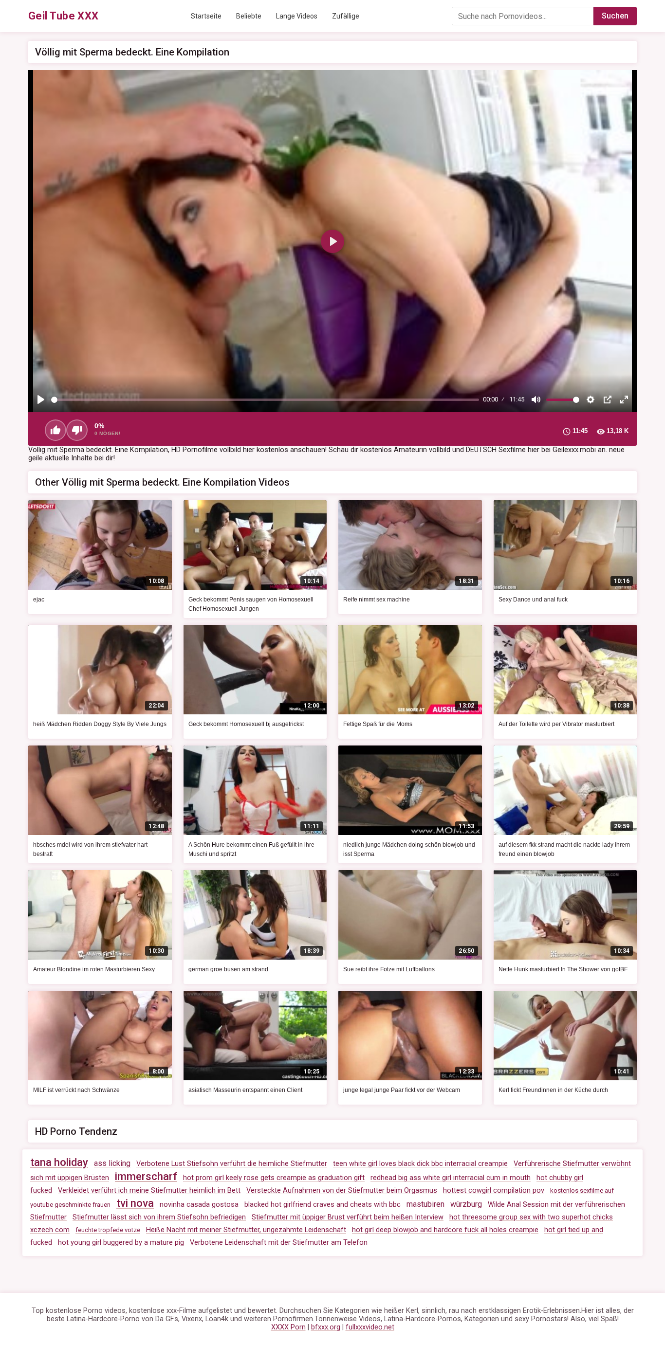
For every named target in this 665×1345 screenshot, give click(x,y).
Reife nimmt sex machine (376, 599)
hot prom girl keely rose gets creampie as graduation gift (274, 1178)
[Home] (63, 16)
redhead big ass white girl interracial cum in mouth (450, 1178)
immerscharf (146, 1176)
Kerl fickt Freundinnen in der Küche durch (553, 1090)
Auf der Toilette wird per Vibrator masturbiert (556, 724)
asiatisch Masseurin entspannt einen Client (245, 1090)
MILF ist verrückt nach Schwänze (76, 1090)
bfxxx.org (325, 1327)
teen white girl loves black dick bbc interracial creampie (420, 1164)
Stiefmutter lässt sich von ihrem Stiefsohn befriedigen (159, 1217)
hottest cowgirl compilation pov (493, 1190)
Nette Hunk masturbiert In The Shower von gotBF (563, 969)
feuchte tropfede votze (107, 1230)
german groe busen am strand (228, 969)
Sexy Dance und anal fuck (533, 599)
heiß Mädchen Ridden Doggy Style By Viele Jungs (99, 724)
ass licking (112, 1163)
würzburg (466, 1204)
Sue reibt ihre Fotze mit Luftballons (389, 969)
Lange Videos (296, 16)
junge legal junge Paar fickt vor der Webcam (401, 1090)
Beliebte (248, 16)
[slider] (265, 399)
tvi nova (135, 1203)
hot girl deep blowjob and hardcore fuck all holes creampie (445, 1230)
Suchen (615, 15)
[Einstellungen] (590, 399)
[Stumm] (536, 399)
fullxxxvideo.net (370, 1327)
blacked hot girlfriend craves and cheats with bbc (322, 1204)
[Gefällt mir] (55, 430)
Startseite (206, 16)
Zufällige (345, 16)
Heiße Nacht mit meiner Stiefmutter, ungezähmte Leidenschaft (246, 1230)
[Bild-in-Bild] (607, 399)
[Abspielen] (41, 399)
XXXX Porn (288, 1327)
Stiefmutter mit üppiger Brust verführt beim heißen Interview (347, 1217)
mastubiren (425, 1204)
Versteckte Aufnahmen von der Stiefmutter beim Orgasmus (341, 1190)
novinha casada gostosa (199, 1204)
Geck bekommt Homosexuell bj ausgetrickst (246, 724)
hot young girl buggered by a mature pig (121, 1242)
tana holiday (59, 1162)
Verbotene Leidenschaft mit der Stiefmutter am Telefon (279, 1242)
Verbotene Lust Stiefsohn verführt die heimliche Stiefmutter (231, 1164)
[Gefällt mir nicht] (77, 430)
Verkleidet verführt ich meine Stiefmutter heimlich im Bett (149, 1190)
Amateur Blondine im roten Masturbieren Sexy (94, 969)
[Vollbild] (624, 399)
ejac (38, 599)
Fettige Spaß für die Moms (377, 724)
